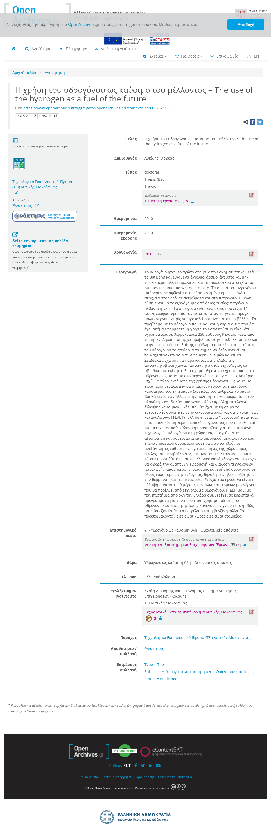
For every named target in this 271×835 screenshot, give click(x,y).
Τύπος (131, 172)
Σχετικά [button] (156, 56)
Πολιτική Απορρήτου (116, 777)
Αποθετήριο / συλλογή (124, 651)
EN (256, 56)
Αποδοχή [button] (246, 25)
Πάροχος (128, 637)
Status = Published (161, 678)
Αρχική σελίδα (25, 72)
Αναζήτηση (41, 48)
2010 (150, 254)
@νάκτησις (22, 205)
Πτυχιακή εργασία (161, 200)
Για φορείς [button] (190, 56)
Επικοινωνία (226, 56)
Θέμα (132, 562)
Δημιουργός (125, 158)
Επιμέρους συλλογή (127, 667)
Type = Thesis (156, 664)
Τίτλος (130, 138)
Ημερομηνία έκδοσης (125, 235)
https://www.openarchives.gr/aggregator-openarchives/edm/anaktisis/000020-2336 (96, 108)
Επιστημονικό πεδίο (123, 533)
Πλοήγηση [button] (74, 48)
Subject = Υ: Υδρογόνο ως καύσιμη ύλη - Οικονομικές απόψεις (199, 671)
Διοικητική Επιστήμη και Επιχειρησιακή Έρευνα (187, 544)
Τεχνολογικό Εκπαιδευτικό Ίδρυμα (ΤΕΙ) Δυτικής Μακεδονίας (42, 184)
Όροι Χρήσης (145, 777)
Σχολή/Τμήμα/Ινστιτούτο (123, 593)
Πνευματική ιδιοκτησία (175, 777)
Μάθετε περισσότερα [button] (178, 24)
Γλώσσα (129, 576)
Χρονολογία (125, 252)
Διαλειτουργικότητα (118, 48)
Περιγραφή (126, 272)
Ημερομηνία (125, 218)
